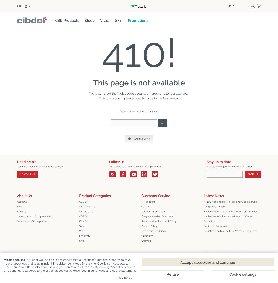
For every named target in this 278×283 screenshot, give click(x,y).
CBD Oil (83, 201)
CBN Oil (83, 221)
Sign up (253, 174)
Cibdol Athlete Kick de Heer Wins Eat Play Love (230, 231)
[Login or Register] (252, 6)
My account (148, 201)
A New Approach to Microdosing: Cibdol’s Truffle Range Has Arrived (231, 204)
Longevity (84, 235)
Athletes (21, 211)
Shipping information (153, 211)
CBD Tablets (86, 211)
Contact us (27, 174)
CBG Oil (83, 216)
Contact (145, 206)
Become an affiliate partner (32, 221)
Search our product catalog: (139, 111)
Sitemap (146, 240)
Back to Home (141, 138)
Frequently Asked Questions (157, 216)
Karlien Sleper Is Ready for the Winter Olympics (230, 211)
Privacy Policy (149, 226)
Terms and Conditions (153, 231)
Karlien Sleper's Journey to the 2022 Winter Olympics (228, 219)
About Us (22, 201)
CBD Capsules (87, 206)
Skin (81, 240)
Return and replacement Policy (158, 221)
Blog (19, 206)
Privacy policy (123, 277)
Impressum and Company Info (34, 216)
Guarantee (147, 235)
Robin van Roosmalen (216, 226)
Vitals (82, 231)
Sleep (82, 226)
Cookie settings (242, 274)
